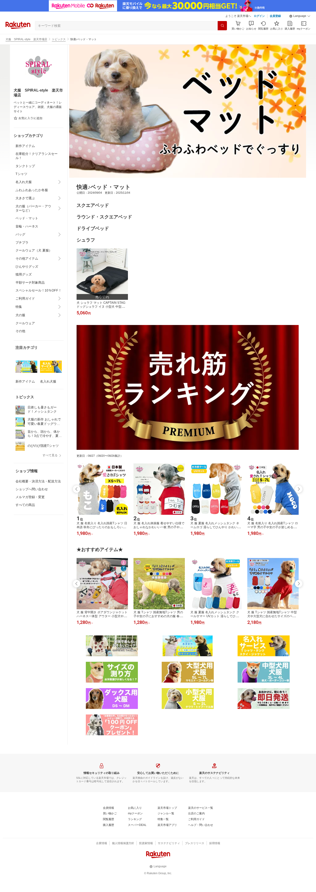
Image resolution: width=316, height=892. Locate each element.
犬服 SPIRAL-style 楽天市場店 (26, 39)
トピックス (59, 39)
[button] (299, 16)
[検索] (222, 25)
